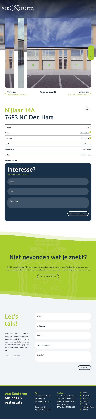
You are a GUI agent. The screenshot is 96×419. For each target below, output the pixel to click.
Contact (85, 410)
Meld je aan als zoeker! (48, 277)
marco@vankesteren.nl (66, 401)
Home (84, 393)
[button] (91, 49)
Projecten (85, 401)
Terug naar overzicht (48, 92)
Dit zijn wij (86, 395)
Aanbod (85, 398)
